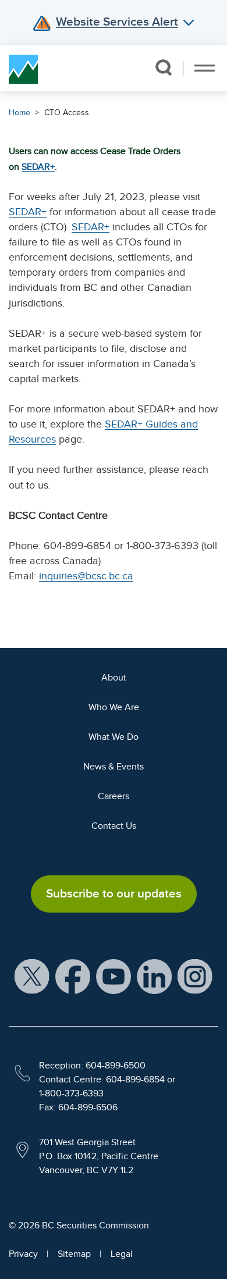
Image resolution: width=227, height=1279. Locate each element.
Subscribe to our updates (114, 893)
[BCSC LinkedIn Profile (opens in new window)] (154, 976)
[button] (163, 67)
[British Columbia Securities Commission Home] (23, 68)
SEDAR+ (38, 167)
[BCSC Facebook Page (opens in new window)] (72, 976)
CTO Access (66, 112)
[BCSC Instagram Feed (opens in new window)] (195, 976)
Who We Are (113, 707)
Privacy (23, 1254)
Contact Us (113, 826)
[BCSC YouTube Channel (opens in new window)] (113, 976)
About (113, 677)
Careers (113, 796)
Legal (122, 1254)
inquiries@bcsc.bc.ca (86, 576)
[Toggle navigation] (204, 68)
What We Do (113, 737)
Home (19, 112)
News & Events (113, 766)
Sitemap (74, 1254)
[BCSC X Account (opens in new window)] (32, 976)
